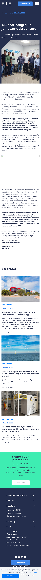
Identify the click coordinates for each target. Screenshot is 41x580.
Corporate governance (16, 516)
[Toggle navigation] (37, 4)
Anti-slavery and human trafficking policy (16, 538)
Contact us (25, 4)
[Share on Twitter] (8, 249)
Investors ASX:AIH (13, 510)
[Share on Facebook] (2, 249)
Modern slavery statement (17, 545)
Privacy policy (12, 531)
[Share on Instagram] (5, 249)
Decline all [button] (30, 576)
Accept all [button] (11, 576)
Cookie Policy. (32, 572)
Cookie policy (12, 534)
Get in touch (20, 483)
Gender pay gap (13, 542)
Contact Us (20, 563)
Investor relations (13, 513)
